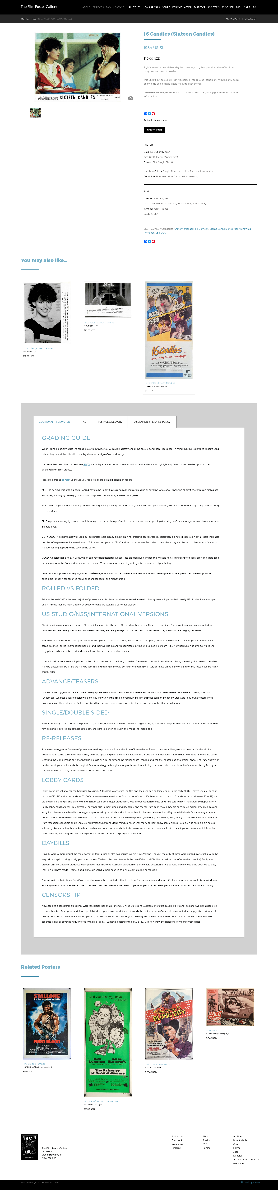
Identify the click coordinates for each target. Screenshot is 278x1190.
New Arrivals (151, 7)
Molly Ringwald (242, 228)
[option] (77, 67)
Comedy (203, 228)
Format (177, 7)
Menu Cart (243, 7)
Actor (188, 7)
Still (158, 232)
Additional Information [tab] (54, 421)
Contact (118, 7)
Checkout (250, 18)
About (86, 7)
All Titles (134, 7)
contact (66, 479)
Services (98, 7)
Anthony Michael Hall (186, 228)
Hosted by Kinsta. (250, 1182)
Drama (213, 228)
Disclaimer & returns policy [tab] (152, 421)
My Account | (234, 18)
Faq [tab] (84, 421)
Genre (166, 7)
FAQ (108, 7)
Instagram (177, 1144)
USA (163, 232)
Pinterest (176, 1148)
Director (200, 7)
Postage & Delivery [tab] (110, 421)
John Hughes (225, 228)
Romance (149, 232)
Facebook (177, 1140)
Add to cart (154, 130)
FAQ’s (86, 464)
